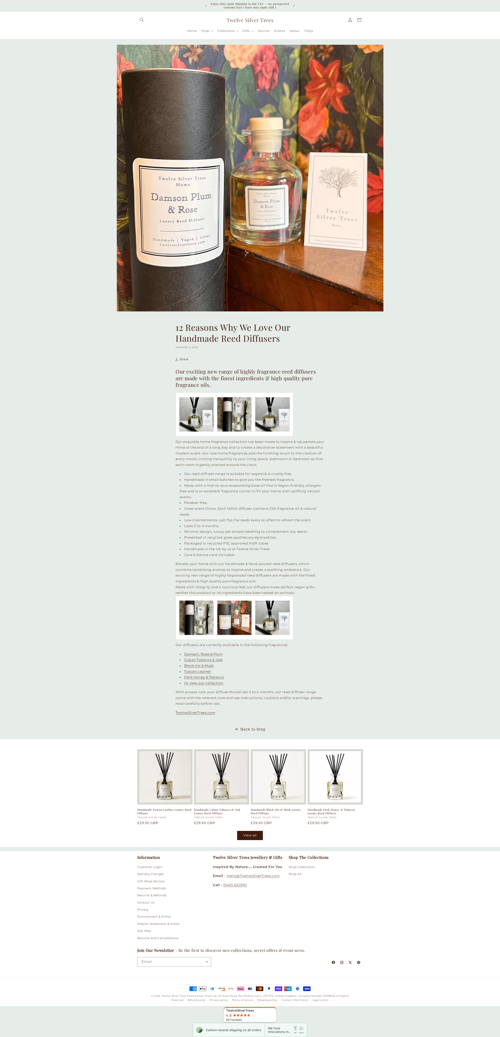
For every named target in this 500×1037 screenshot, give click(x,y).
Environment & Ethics (154, 916)
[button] (141, 19)
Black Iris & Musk (199, 666)
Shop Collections (302, 867)
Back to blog (252, 729)
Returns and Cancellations (158, 938)
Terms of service (243, 1000)
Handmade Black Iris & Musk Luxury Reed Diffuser (276, 811)
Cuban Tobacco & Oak (203, 660)
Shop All (295, 874)
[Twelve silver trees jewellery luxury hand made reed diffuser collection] (234, 436)
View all (250, 835)
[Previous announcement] (206, 6)
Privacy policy (219, 1000)
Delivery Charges (150, 874)
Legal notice (320, 1000)
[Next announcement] (294, 6)
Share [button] (183, 359)
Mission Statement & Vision (158, 924)
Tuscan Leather (197, 671)
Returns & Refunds (152, 895)
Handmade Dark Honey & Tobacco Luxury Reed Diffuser (331, 811)
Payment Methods (151, 888)
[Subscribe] (206, 962)
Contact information (294, 1000)
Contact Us (145, 902)
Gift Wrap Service (150, 881)
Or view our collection (204, 683)
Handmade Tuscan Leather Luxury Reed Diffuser (164, 811)
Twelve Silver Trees (174, 996)
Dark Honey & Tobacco (204, 677)
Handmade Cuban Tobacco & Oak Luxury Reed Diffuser (217, 811)
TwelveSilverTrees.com (195, 713)
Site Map (144, 931)
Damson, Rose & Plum (203, 654)
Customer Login (149, 867)
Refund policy (197, 1000)
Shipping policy (267, 1000)
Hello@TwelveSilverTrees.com (253, 876)
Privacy (143, 909)
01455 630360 (235, 885)
